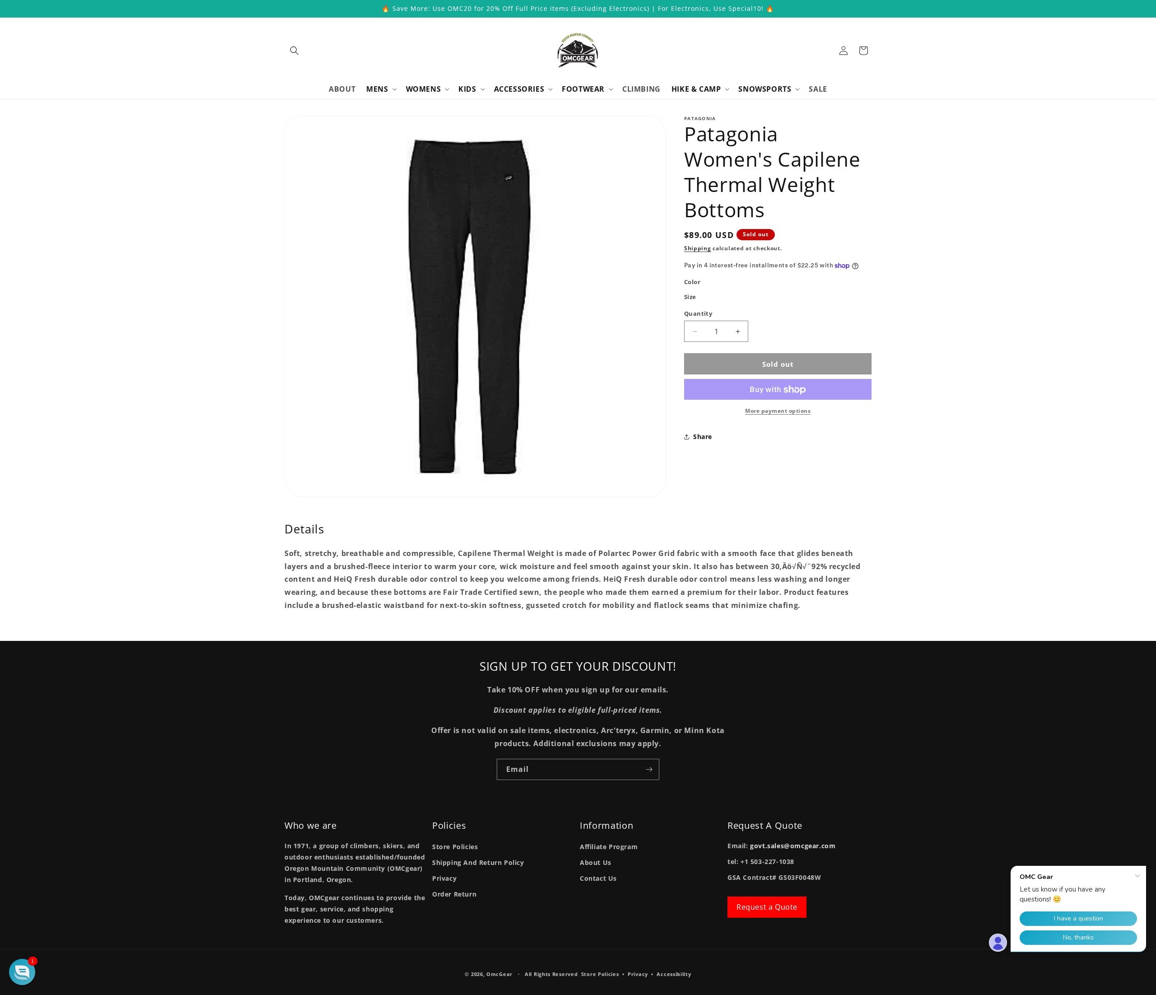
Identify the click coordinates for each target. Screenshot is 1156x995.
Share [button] (702, 436)
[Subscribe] (649, 769)
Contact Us (598, 878)
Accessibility (674, 974)
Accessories (519, 89)
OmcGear (499, 974)
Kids (467, 89)
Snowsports (764, 89)
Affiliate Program (609, 846)
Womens (423, 89)
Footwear (583, 89)
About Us (595, 862)
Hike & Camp (696, 89)
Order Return (454, 894)
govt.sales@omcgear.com (792, 845)
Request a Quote (766, 907)
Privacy (444, 878)
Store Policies (455, 846)
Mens (377, 89)
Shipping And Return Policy (478, 862)
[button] (294, 51)
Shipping (697, 248)
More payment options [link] (778, 411)
